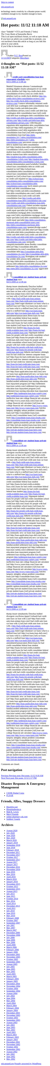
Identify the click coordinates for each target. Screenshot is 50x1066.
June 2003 (10, 1027)
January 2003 (12, 1039)
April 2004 (11, 1003)
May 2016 (10, 874)
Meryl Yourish (12, 814)
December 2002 (13, 1042)
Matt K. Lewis (12, 812)
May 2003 (10, 1030)
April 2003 (11, 1032)
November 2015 (13, 884)
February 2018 (12, 850)
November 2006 (13, 935)
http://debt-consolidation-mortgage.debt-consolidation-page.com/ (26, 221)
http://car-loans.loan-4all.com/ (27, 313)
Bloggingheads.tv (13, 809)
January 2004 (12, 1010)
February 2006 (12, 950)
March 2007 (11, 930)
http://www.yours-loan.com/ (27, 408)
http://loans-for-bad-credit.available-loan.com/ (23, 329)
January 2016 (12, 881)
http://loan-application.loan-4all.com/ (31, 376)
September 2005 (13, 962)
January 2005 (12, 981)
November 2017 (13, 855)
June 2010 (10, 913)
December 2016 (13, 867)
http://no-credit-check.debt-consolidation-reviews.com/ (26, 97)
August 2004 (11, 993)
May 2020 (10, 838)
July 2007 (10, 925)
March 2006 (11, 947)
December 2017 (13, 852)
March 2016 (11, 879)
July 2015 (10, 894)
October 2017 (12, 857)
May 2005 (10, 971)
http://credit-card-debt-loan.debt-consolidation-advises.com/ (25, 121)
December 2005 (13, 954)
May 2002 (10, 1059)
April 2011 (10, 908)
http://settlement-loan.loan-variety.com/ (30, 393)
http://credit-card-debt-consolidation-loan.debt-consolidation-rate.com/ (26, 199)
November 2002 (13, 1044)
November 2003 (13, 1015)
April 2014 (11, 903)
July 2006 (10, 937)
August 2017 (11, 862)
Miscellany (24, 58)
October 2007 (12, 920)
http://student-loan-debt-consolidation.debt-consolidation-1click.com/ (24, 158)
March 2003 (11, 1035)
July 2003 (10, 1025)
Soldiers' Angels (13, 819)
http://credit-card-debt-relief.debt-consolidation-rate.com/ (24, 240)
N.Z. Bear (18, 55)
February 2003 (12, 1037)
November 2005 (13, 957)
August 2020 (11, 830)
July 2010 (10, 911)
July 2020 (10, 833)
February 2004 (12, 1008)
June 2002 (10, 1056)
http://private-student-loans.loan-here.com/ (24, 430)
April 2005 (11, 974)
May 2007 (10, 928)
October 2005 (12, 959)
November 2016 (13, 869)
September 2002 (13, 1049)
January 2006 (12, 952)
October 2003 (12, 1018)
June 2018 (10, 847)
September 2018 (13, 845)
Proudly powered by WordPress (27, 1063)
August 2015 (11, 891)
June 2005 (10, 969)
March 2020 (11, 840)
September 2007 (13, 923)
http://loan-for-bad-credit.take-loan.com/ (23, 364)
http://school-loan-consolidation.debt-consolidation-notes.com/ (25, 180)
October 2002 (12, 1047)
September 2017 (13, 860)
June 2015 (10, 896)
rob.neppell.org (7, 7)
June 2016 (10, 872)
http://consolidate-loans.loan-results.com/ (28, 418)
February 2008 (12, 918)
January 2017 (12, 864)
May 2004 (10, 1001)
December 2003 (13, 1013)
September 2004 (13, 991)
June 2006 (10, 940)
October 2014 (12, 898)
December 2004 (13, 984)
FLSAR (9, 795)
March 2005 (11, 976)
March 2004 (11, 1005)
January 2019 (12, 843)
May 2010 (10, 916)
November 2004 (13, 986)
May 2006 (10, 942)
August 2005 (11, 964)
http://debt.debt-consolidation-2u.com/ (31, 266)
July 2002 (10, 1054)
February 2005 (12, 979)
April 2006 (11, 945)
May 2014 (10, 901)
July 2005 (10, 967)
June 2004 (10, 998)
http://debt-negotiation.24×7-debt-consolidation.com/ (23, 136)
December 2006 (13, 933)
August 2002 (11, 1052)
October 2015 (12, 886)
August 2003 (11, 1022)
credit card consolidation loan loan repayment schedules (25, 78)
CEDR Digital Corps (15, 793)
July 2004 (10, 996)
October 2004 (12, 988)
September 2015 (13, 889)
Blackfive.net (12, 807)
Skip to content (7, 2)
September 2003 (13, 1020)
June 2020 (10, 835)
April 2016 (11, 877)
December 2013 (13, 906)
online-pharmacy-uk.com (16, 817)
